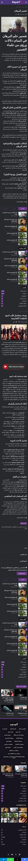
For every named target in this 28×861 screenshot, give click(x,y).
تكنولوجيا (24, 296)
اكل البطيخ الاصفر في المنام (11, 226)
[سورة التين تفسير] (23, 810)
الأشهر (14, 208)
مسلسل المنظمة (18, 741)
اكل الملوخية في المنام (12, 233)
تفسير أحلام (18, 6)
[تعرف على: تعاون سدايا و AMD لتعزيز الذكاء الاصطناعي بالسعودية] (7, 692)
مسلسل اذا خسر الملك (19, 735)
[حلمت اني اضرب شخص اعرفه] (5, 820)
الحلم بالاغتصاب (23, 697)
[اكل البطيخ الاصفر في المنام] (22, 228)
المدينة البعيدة (13, 728)
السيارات (24, 301)
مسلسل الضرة (7, 735)
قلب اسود (18, 732)
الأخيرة (22, 208)
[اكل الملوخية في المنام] (22, 235)
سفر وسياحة (23, 298)
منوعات (24, 293)
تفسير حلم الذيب (9, 713)
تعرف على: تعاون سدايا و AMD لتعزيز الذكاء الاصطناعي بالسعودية (7, 699)
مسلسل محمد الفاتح (14, 750)
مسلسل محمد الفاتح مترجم (14, 753)
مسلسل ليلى (8, 747)
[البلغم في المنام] (14, 820)
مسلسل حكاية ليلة (19, 744)
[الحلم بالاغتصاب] (21, 692)
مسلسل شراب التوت (18, 747)
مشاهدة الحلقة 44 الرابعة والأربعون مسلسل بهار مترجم (14, 757)
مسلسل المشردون (9, 738)
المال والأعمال (22, 303)
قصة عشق (14, 850)
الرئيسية (24, 6)
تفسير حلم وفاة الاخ (22, 713)
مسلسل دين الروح (8, 744)
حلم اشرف (4, 728)
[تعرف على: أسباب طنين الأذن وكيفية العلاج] (22, 221)
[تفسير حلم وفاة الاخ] (21, 708)
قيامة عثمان (10, 732)
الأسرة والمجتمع (22, 306)
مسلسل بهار (9, 741)
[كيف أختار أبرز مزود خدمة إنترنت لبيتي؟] (22, 215)
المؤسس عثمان (22, 728)
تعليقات (6, 208)
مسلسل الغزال (19, 738)
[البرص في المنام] (23, 820)
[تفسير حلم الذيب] (7, 708)
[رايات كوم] (18, 2)
